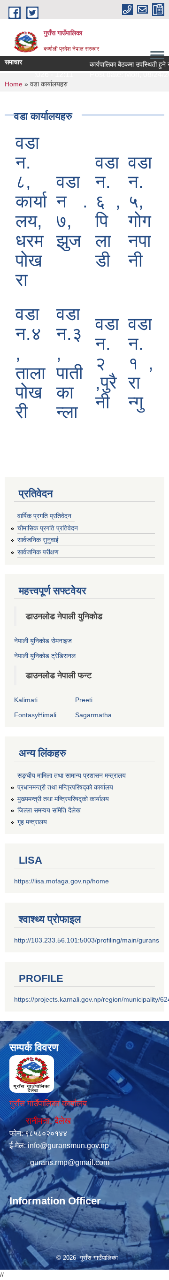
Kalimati (26, 700)
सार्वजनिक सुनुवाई (38, 540)
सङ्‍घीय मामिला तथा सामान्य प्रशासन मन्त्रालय (71, 775)
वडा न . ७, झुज (72, 211)
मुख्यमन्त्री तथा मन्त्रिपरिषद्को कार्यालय (63, 799)
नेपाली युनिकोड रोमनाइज (43, 640)
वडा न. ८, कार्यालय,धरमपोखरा (31, 211)
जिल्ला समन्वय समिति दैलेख (49, 810)
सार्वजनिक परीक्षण (38, 552)
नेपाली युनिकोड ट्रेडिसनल (45, 655)
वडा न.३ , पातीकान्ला (69, 363)
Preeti (83, 700)
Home (14, 84)
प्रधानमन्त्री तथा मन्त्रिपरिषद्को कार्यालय (65, 787)
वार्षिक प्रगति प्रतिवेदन (44, 516)
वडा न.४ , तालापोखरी (30, 363)
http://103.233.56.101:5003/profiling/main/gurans (86, 940)
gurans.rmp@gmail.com (69, 1162)
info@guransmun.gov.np (68, 1146)
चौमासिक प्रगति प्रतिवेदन (47, 528)
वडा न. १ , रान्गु (141, 363)
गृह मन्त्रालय (32, 822)
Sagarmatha (93, 715)
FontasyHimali (35, 715)
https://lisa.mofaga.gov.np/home (61, 881)
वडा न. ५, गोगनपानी (140, 211)
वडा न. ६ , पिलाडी (108, 211)
